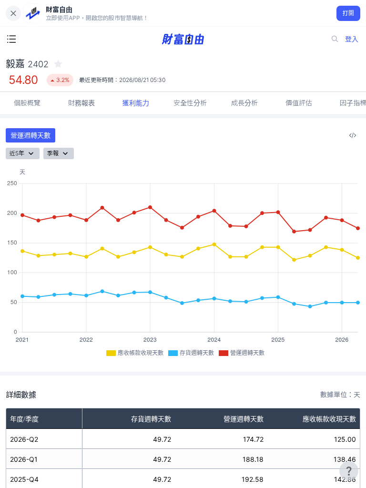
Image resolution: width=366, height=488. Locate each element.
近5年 (17, 153)
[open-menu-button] (11, 39)
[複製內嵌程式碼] (352, 135)
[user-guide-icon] (348, 470)
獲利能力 (135, 103)
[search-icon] (335, 39)
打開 (349, 13)
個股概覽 (27, 103)
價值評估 (298, 103)
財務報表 (81, 103)
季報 (53, 153)
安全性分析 (190, 103)
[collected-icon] (58, 63)
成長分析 (244, 103)
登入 (351, 39)
